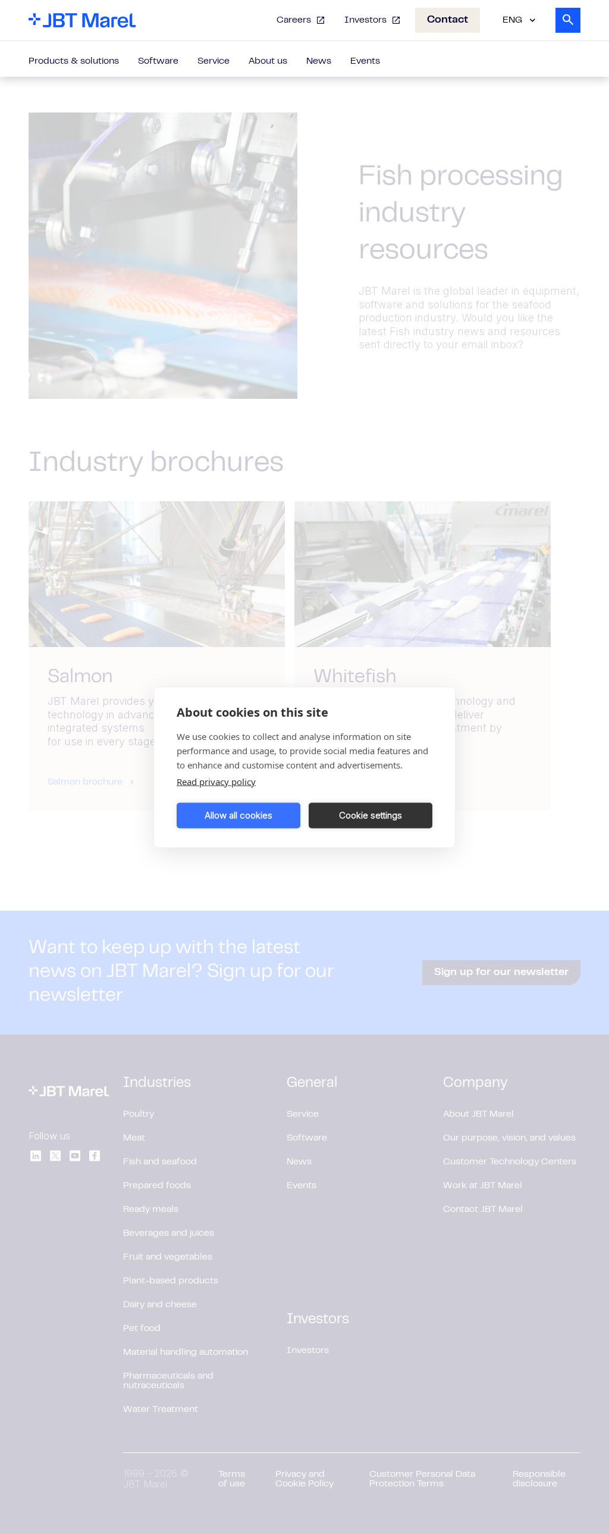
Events (365, 61)
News (318, 61)
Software (158, 61)
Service (213, 61)
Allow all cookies (238, 815)
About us (268, 61)
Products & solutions (74, 61)
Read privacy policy (216, 781)
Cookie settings (370, 815)
